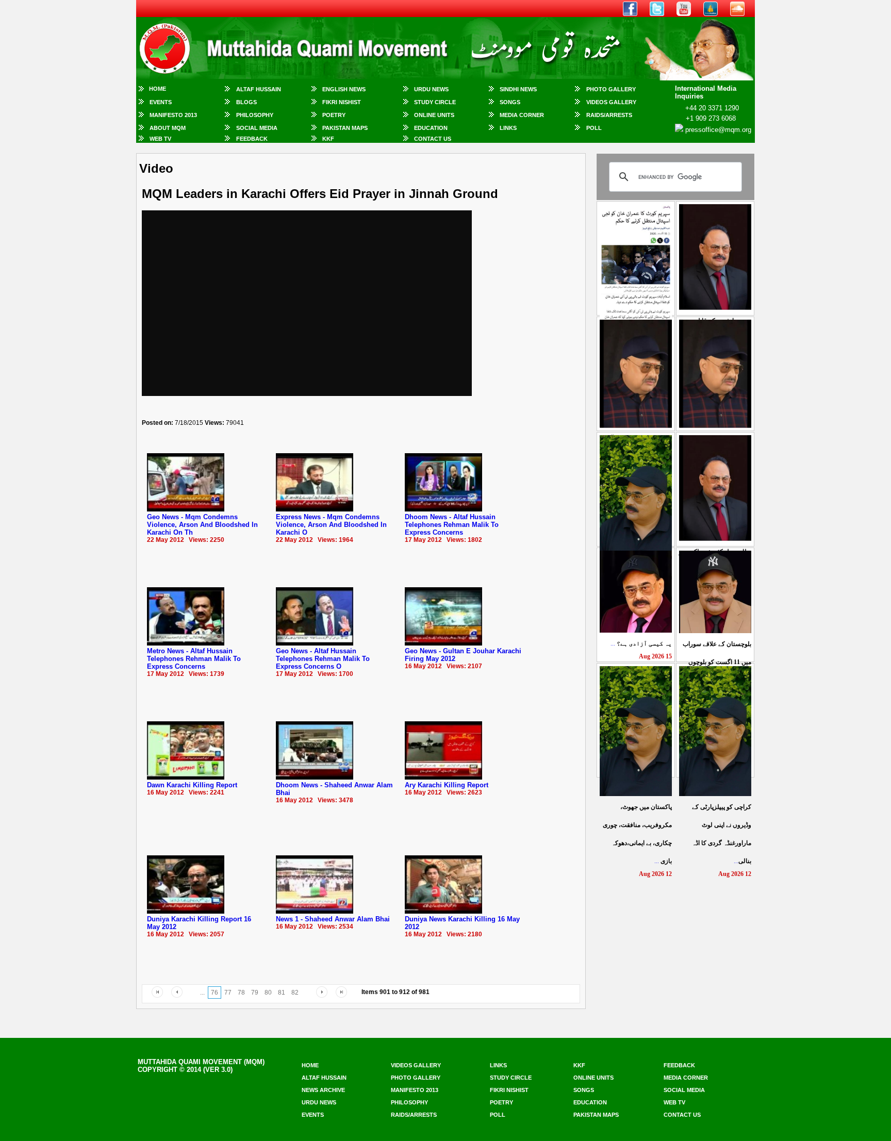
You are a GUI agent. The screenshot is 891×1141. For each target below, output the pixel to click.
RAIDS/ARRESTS (609, 115)
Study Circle (435, 102)
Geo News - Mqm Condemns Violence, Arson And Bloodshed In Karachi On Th (202, 524)
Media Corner (522, 115)
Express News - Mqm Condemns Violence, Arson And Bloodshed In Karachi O (331, 524)
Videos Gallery (611, 102)
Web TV (160, 139)
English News (344, 89)
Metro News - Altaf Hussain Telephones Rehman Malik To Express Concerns (194, 658)
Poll (594, 128)
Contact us (682, 1115)
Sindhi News (518, 89)
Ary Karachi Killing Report (446, 785)
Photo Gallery (611, 89)
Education (431, 128)
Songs (510, 102)
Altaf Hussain (258, 89)
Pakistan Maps (345, 128)
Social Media (256, 128)
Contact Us (432, 139)
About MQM (168, 128)
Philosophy (254, 115)
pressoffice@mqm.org (718, 130)
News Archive (323, 1090)
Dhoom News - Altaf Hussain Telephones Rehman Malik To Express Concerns (452, 524)
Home (157, 89)
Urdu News (431, 89)
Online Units (434, 115)
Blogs (246, 102)
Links (508, 128)
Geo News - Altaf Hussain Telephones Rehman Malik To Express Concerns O (323, 658)
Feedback (252, 139)
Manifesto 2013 (173, 115)
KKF (328, 139)
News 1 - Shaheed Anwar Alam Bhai (333, 919)
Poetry (333, 115)
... (641, 643)
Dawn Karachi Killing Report (192, 785)
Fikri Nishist (341, 102)
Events (161, 102)
